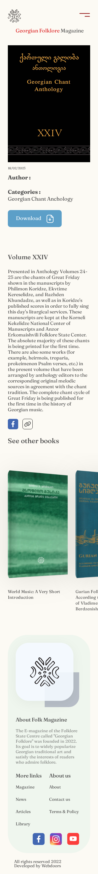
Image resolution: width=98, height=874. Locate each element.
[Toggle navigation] (83, 16)
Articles (23, 811)
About (55, 787)
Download (29, 218)
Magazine (25, 787)
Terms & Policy (64, 811)
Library (23, 823)
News (21, 799)
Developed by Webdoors (37, 865)
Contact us (59, 799)
